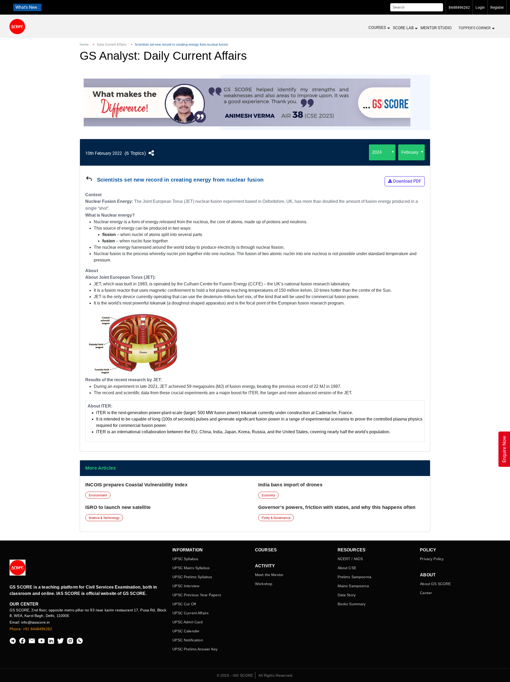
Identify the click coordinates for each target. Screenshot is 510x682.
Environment (98, 495)
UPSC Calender (185, 631)
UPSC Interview (185, 586)
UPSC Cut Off (184, 604)
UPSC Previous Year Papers (196, 595)
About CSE (347, 568)
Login (480, 7)
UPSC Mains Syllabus (191, 568)
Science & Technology (104, 518)
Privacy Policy (432, 559)
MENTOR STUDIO (436, 27)
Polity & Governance (276, 518)
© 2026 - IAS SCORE (235, 675)
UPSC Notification (187, 640)
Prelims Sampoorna (354, 577)
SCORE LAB (403, 27)
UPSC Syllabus (185, 559)
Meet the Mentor (269, 575)
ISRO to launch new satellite (118, 507)
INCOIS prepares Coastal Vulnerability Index (136, 484)
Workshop (263, 584)
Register (497, 7)
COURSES (377, 27)
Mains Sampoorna (353, 586)
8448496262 (459, 7)
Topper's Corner (474, 28)
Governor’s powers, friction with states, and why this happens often (336, 507)
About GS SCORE (435, 584)
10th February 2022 (103, 153)
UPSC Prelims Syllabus (192, 577)
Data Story (347, 595)
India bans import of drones (290, 484)
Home (84, 44)
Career (426, 593)
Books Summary (352, 604)
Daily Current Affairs (112, 44)
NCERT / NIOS (350, 559)
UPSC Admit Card (187, 622)
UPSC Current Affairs (190, 613)
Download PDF (406, 181)
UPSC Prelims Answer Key (195, 649)
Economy (268, 495)
